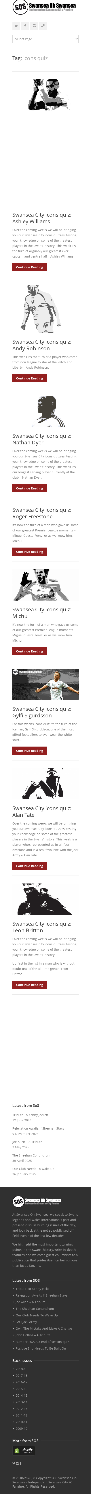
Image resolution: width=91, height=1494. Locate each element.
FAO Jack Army (26, 1322)
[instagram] (34, 26)
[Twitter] (16, 26)
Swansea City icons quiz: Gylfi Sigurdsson (41, 712)
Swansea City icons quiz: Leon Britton (41, 927)
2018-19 (21, 1369)
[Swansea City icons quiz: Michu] (45, 584)
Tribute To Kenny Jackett (30, 1115)
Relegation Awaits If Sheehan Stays (38, 1128)
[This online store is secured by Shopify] (45, 1451)
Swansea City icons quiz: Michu (41, 613)
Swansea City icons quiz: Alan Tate (41, 811)
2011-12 (21, 1415)
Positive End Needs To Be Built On (41, 1348)
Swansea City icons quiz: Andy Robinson (41, 345)
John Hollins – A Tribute (33, 1335)
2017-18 (21, 1375)
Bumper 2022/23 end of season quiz (42, 1342)
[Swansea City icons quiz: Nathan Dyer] (45, 411)
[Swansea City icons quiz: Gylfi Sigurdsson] (45, 684)
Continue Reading (29, 267)
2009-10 (21, 1428)
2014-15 (21, 1395)
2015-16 (21, 1389)
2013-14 (21, 1402)
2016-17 (21, 1382)
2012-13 (21, 1409)
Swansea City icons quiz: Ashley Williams (41, 218)
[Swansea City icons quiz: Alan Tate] (45, 783)
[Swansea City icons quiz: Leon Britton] (45, 899)
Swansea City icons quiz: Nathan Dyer (41, 439)
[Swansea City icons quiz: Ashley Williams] (45, 94)
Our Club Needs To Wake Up (33, 1169)
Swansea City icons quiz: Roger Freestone (41, 513)
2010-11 (21, 1422)
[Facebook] (25, 26)
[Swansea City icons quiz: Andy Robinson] (45, 309)
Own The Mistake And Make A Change (44, 1328)
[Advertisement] (45, 160)
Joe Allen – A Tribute (27, 1142)
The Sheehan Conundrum (31, 1155)
